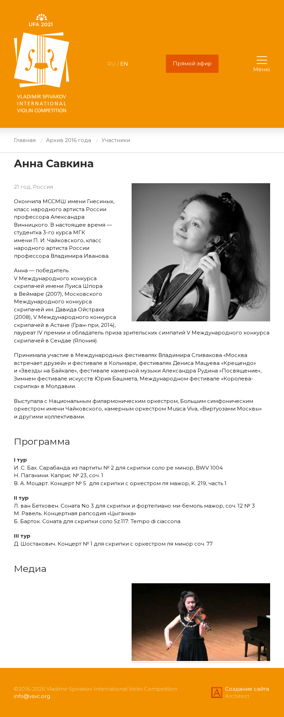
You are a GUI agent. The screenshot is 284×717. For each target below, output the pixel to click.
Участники (115, 140)
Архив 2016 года (68, 140)
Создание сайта (247, 689)
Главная (25, 140)
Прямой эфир (192, 63)
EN (124, 63)
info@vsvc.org (32, 696)
